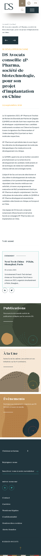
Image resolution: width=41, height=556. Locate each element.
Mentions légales (10, 511)
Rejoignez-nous (9, 462)
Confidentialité (9, 517)
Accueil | (5, 24)
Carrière (6, 504)
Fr (35, 3)
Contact (6, 498)
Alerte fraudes (9, 530)
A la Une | (12, 24)
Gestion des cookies (12, 523)
